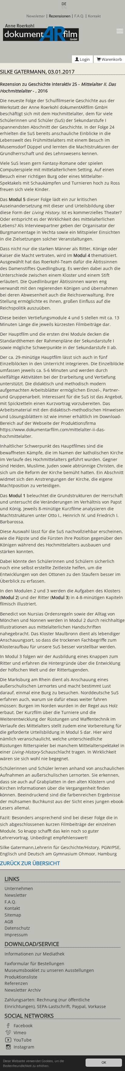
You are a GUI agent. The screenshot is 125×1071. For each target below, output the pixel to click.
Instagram (24, 1047)
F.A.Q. (79, 16)
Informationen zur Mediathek (34, 954)
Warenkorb (111, 59)
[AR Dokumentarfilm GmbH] (39, 32)
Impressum (16, 935)
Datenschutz (17, 928)
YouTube (23, 1040)
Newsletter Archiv (23, 990)
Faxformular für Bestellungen (34, 963)
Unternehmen (19, 888)
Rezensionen (59, 16)
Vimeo (20, 1032)
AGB (9, 921)
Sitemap (13, 915)
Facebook (23, 1025)
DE (64, 3)
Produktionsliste (21, 977)
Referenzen (16, 983)
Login (84, 59)
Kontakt (94, 16)
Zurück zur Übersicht (30, 863)
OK (104, 1062)
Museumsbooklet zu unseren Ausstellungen (49, 970)
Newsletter (35, 16)
